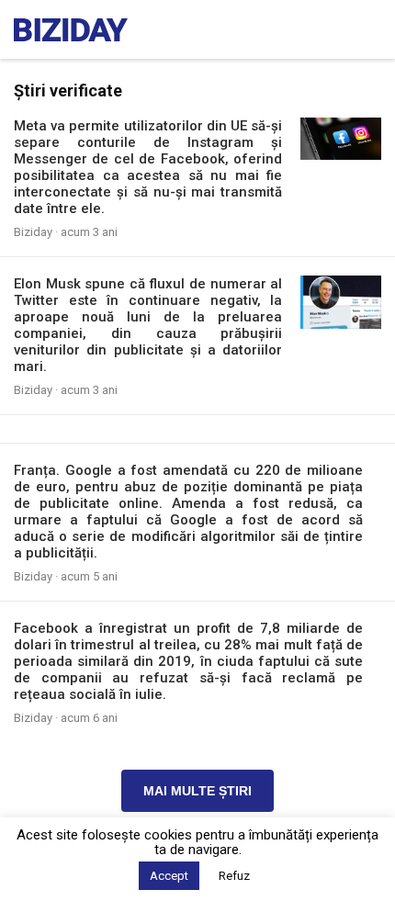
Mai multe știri (197, 790)
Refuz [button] (234, 876)
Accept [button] (169, 876)
